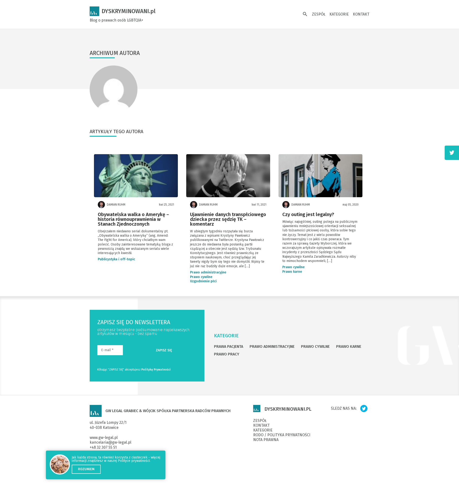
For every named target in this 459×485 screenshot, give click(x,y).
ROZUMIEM (86, 469)
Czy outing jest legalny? (308, 214)
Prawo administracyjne (208, 272)
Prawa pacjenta (228, 346)
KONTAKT (361, 14)
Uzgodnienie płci (203, 281)
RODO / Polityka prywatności (281, 435)
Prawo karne (292, 271)
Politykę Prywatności (156, 369)
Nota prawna (266, 440)
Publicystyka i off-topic (116, 259)
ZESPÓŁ (318, 14)
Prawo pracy (226, 354)
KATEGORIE (339, 14)
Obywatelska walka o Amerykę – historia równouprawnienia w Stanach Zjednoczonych (133, 219)
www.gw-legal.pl (104, 437)
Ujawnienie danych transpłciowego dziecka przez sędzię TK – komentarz (228, 219)
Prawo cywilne (201, 277)
